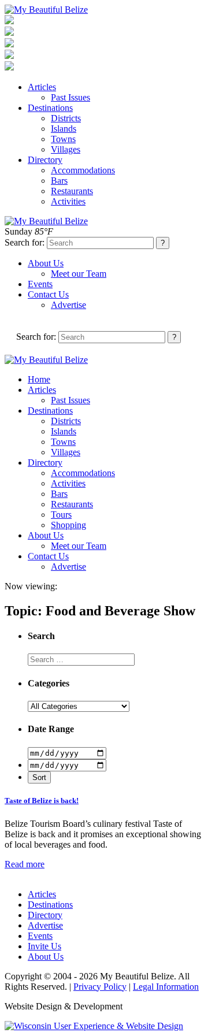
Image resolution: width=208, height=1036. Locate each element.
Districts (66, 118)
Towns (63, 139)
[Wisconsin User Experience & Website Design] (94, 1026)
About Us (46, 263)
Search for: (24, 242)
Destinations (50, 108)
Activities (68, 201)
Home (39, 379)
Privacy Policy (100, 987)
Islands (63, 128)
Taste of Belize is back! (42, 800)
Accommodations (83, 170)
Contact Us (48, 294)
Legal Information (166, 987)
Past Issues (70, 97)
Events (40, 284)
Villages (65, 149)
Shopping (68, 525)
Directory (45, 160)
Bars (59, 180)
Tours (61, 514)
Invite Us (44, 946)
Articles (42, 87)
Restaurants (72, 191)
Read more (24, 864)
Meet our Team (78, 274)
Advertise (68, 305)
